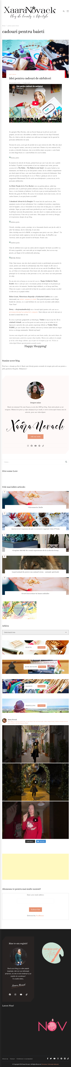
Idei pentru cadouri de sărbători (30, 78)
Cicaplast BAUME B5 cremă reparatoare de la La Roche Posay (35, 550)
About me (5, 1059)
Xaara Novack (26, 1064)
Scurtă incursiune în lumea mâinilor (35, 593)
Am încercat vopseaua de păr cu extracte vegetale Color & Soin (35, 529)
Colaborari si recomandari (25, 1059)
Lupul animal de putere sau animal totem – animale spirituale (35, 572)
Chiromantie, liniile (35, 507)
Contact (12, 1059)
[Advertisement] (35, 867)
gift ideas (12, 74)
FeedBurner (40, 915)
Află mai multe (36, 436)
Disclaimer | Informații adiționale (50, 1064)
